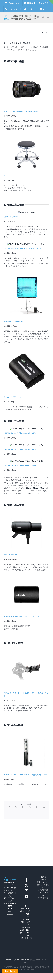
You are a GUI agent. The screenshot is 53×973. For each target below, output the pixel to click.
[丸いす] (26, 136)
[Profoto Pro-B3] (26, 515)
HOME (43, 877)
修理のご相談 (43, 890)
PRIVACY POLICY (12, 960)
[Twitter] (26, 885)
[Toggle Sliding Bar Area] (51, 2)
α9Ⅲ (5, 126)
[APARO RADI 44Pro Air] (26, 273)
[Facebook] (26, 880)
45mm (42, 488)
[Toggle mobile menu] (48, 16)
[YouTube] (26, 897)
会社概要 (43, 879)
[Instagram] (26, 891)
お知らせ (43, 895)
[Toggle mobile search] (43, 16)
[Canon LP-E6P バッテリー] (26, 349)
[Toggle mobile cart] (38, 16)
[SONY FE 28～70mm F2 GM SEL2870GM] (26, 71)
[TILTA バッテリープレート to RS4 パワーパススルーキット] (26, 653)
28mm (28, 488)
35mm (35, 488)
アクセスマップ (43, 882)
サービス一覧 (43, 892)
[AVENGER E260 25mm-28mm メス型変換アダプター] (26, 735)
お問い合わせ (43, 898)
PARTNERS (25, 960)
